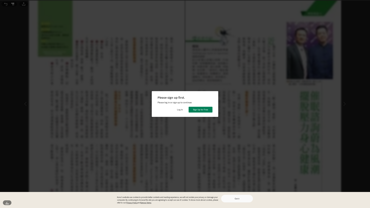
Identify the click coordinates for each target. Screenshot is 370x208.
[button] (5, 4)
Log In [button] (180, 109)
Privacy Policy (131, 202)
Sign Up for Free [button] (200, 109)
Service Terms (146, 202)
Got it (237, 199)
